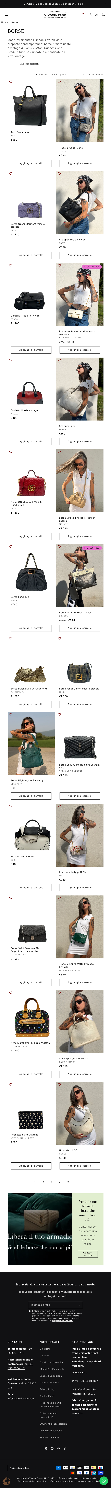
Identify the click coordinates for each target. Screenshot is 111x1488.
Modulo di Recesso (50, 1437)
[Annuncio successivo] (105, 4)
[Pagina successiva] (76, 1182)
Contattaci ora (87, 1254)
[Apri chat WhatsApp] (103, 1480)
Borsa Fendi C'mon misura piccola (79, 688)
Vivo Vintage (30, 1478)
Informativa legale (85, 1481)
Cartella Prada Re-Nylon (25, 315)
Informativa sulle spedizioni (61, 1481)
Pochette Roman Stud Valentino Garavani (78, 333)
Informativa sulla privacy (92, 1478)
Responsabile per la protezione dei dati (50, 1405)
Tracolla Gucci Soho (71, 147)
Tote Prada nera (20, 132)
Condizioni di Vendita (51, 1362)
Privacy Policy (47, 1389)
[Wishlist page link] (83, 14)
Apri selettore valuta (19, 1468)
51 (67, 1181)
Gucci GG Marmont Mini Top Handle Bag (27, 504)
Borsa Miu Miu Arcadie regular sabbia (77, 519)
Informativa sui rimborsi (68, 1478)
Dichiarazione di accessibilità (48, 1415)
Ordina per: (42, 74)
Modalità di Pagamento (52, 1369)
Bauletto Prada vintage (24, 410)
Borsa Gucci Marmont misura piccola (28, 225)
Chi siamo (45, 1349)
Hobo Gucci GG (68, 1150)
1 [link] (35, 1181)
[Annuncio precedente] (6, 4)
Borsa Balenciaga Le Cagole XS (29, 688)
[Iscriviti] (79, 1304)
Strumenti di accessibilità (53, 1424)
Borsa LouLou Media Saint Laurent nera (79, 766)
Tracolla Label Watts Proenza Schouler (76, 965)
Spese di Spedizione (51, 1376)
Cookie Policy (47, 1396)
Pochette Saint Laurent (24, 1134)
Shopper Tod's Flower (72, 239)
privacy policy (46, 1311)
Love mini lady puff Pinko (74, 872)
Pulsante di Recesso (51, 1430)
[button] (6, 14)
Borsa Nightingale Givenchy (27, 780)
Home (4, 22)
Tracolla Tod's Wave (23, 856)
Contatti (44, 1355)
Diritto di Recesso (49, 1382)
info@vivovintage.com (62, 1321)
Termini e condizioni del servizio (32, 1481)
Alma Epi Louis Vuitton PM (75, 1058)
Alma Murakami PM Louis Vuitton (30, 1042)
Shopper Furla (67, 426)
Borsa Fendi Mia (20, 596)
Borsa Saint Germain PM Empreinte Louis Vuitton (25, 950)
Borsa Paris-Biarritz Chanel (75, 612)
